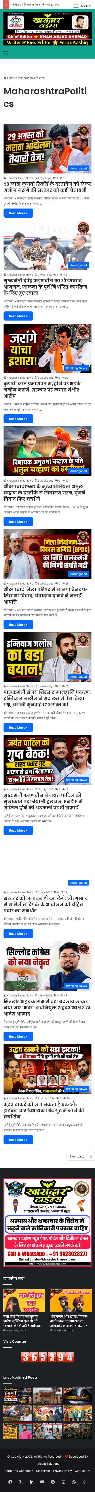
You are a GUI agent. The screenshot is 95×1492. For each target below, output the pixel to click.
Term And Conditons (19, 1470)
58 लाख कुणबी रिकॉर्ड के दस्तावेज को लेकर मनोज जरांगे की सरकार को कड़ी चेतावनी (47, 187)
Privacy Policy (62, 1470)
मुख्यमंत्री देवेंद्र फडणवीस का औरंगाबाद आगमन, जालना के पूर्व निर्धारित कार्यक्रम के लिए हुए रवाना (45, 287)
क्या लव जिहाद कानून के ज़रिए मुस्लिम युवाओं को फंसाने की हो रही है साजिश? (22, 1321)
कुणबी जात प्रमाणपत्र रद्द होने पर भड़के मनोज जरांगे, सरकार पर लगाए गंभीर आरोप (42, 390)
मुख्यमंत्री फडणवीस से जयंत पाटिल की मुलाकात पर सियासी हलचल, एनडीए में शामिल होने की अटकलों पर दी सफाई (43, 801)
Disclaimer (43, 1470)
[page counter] (47, 1361)
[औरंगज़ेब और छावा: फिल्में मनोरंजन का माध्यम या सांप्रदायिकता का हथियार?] (71, 1300)
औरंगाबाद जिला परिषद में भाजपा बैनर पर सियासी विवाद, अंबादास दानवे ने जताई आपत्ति (45, 596)
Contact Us (82, 1470)
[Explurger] (84, 1482)
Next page (77, 1156)
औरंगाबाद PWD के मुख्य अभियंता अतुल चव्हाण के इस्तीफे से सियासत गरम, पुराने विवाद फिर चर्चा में (44, 493)
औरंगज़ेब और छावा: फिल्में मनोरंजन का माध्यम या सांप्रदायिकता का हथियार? (68, 1321)
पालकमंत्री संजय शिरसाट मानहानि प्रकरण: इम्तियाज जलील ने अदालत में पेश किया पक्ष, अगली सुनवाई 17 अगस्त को (47, 698)
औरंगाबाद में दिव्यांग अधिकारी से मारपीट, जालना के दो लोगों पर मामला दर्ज (49, 4)
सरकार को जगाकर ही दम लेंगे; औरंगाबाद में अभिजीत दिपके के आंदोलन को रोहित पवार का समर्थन (46, 904)
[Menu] (5, 53)
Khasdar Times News (20, 178)
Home (10, 78)
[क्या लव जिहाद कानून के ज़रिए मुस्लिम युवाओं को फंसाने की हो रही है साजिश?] (24, 1300)
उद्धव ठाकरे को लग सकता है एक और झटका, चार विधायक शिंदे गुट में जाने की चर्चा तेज (44, 1110)
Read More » (18, 213)
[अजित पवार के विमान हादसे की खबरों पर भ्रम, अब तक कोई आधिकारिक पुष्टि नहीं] (17, 1413)
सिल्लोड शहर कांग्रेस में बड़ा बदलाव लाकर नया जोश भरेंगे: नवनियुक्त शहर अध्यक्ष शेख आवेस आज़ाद (47, 1007)
